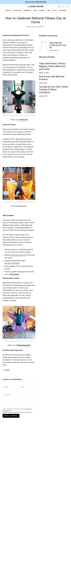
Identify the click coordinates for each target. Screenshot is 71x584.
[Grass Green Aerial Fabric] (19, 96)
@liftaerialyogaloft (23, 345)
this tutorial (14, 274)
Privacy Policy (28, 409)
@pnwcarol (23, 119)
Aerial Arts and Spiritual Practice (51, 78)
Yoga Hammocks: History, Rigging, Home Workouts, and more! (52, 66)
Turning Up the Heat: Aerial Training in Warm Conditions (53, 89)
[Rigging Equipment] (19, 322)
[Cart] (67, 6)
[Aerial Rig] (19, 183)
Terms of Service (6, 410)
